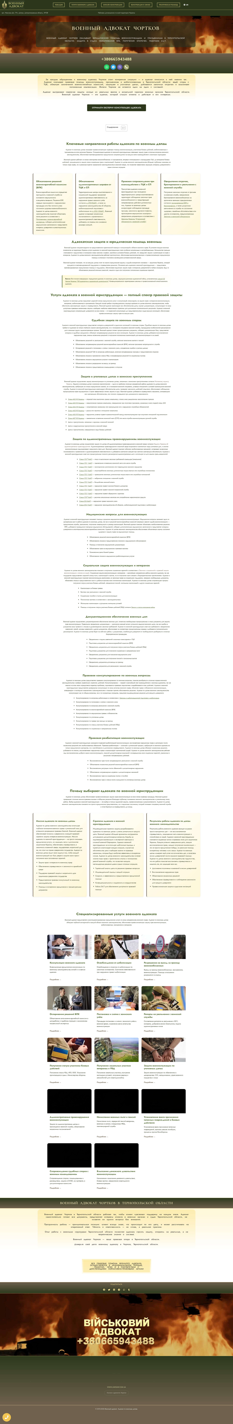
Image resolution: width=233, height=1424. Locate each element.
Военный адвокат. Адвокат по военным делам (121, 1409)
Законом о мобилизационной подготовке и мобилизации (139, 698)
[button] (104, 1290)
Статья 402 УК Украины (76, 399)
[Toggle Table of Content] (122, 128)
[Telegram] (113, 67)
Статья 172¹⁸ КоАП (85, 490)
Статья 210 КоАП (85, 501)
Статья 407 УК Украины (76, 418)
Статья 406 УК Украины (76, 414)
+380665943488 (116, 59)
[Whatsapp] (106, 67)
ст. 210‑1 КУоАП (98, 211)
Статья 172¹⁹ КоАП (85, 493)
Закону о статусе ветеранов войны (143, 607)
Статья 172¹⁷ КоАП (85, 486)
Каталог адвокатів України (116, 1393)
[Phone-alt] (126, 67)
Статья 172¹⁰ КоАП (85, 459)
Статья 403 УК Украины (76, 403)
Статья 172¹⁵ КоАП (85, 478)
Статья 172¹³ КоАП (85, 470)
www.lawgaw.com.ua (116, 1387)
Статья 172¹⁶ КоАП (85, 482)
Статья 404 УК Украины (76, 407)
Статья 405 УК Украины (76, 410)
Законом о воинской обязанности (177, 216)
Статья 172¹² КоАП (85, 467)
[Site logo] (13, 5)
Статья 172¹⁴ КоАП (85, 474)
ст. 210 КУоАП (91, 203)
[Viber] (119, 67)
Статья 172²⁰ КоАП (85, 497)
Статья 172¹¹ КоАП (85, 463)
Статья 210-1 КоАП (85, 505)
